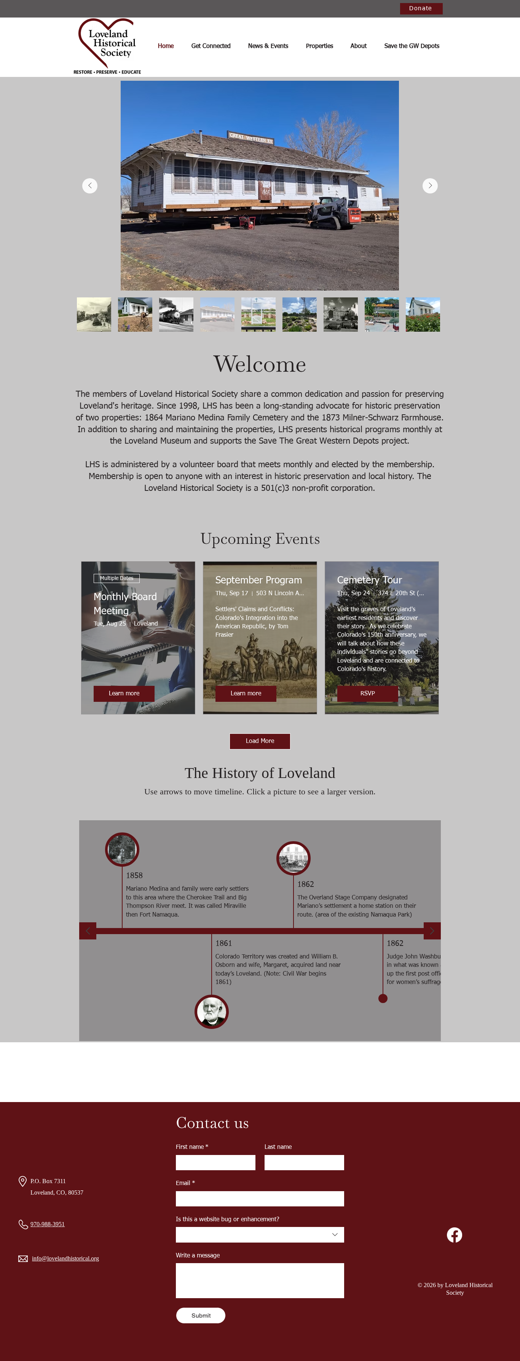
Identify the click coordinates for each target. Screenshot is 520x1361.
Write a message (198, 1256)
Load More (260, 741)
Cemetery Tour (369, 581)
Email (185, 1183)
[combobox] (260, 1234)
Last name (278, 1147)
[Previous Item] (89, 185)
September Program (258, 581)
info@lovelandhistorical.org (65, 1258)
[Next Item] (430, 185)
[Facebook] (454, 1235)
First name (192, 1147)
